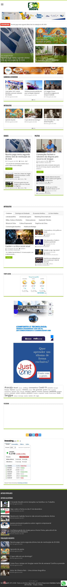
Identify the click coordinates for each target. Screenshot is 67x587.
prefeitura (23, 393)
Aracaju (9, 387)
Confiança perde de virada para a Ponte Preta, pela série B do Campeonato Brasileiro (33, 531)
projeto (47, 393)
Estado (30, 389)
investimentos (8, 391)
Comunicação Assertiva (13, 226)
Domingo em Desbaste (22, 213)
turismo (31, 396)
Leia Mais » (8, 168)
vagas (37, 396)
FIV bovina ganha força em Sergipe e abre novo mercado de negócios (22, 184)
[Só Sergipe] (33, 6)
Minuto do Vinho (11, 223)
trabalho (26, 396)
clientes (20, 388)
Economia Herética (39, 213)
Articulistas (8, 106)
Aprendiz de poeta (43, 42)
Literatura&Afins (11, 216)
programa (35, 393)
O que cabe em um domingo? (47, 60)
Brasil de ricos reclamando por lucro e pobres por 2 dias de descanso (52, 260)
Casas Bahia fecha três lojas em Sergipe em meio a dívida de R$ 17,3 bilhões (13, 93)
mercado (22, 391)
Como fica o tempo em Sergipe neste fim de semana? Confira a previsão (22, 175)
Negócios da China (41, 223)
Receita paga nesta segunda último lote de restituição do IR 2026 (28, 24)
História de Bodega (30, 226)
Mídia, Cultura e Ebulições (14, 220)
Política (37, 136)
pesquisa (59, 391)
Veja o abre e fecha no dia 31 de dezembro (26, 509)
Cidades (6, 136)
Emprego (7, 389)
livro (18, 391)
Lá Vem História (53, 213)
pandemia (52, 391)
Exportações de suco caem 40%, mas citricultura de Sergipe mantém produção (52, 93)
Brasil (16, 388)
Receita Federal (52, 393)
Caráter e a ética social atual (17, 246)
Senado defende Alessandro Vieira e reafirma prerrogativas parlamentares (53, 178)
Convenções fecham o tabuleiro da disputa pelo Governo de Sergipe (47, 156)
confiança (25, 388)
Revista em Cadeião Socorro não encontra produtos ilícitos (32, 516)
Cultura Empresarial (25, 223)
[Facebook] (30, 435)
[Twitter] (33, 435)
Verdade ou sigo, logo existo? (52, 250)
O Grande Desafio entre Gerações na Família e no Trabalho (32, 502)
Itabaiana (14, 391)
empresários (18, 389)
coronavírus (33, 388)
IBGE (49, 389)
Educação (55, 388)
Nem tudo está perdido (58, 120)
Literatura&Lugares (25, 216)
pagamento (46, 391)
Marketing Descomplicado (43, 216)
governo (45, 389)
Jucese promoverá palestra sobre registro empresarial (30, 523)
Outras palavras (30, 220)
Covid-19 (43, 387)
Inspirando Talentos (45, 220)
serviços (16, 396)
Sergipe (9, 395)
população (12, 393)
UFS (34, 396)
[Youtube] (36, 435)
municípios (28, 391)
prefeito (18, 393)
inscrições (53, 389)
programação (41, 393)
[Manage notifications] (4, 582)
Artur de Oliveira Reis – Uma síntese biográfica (27, 570)
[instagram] (39, 435)
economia (50, 388)
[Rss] (27, 435)
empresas (12, 389)
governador (39, 389)
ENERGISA (25, 389)
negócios (33, 391)
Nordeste (39, 391)
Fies (34, 390)
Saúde (58, 393)
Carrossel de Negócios (11, 77)
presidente (30, 393)
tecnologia (20, 396)
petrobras (7, 393)
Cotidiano (9, 213)
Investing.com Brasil (22, 482)
